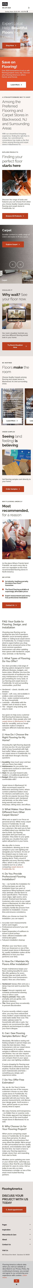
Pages (4, 1225)
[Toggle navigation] (29, 8)
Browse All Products (14, 216)
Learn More (15, 85)
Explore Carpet (11, 244)
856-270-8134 (6, 8)
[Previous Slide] (12, 264)
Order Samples (12, 489)
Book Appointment (15, 1210)
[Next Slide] (20, 264)
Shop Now (10, 45)
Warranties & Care (9, 1235)
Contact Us (10, 605)
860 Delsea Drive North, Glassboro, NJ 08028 (16, 1254)
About (4, 1240)
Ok (16, 1281)
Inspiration (6, 1230)
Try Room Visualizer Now (15, 346)
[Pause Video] (26, 325)
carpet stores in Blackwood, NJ (14, 721)
